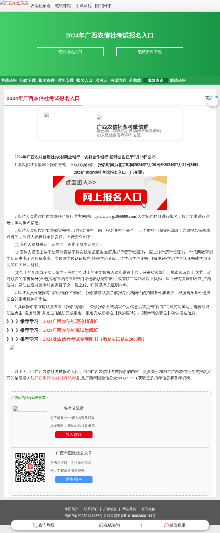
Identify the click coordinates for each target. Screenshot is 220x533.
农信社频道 (40, 5)
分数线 (135, 80)
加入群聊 (73, 434)
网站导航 (129, 509)
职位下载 (28, 80)
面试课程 (84, 5)
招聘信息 (110, 509)
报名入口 (84, 80)
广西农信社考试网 (25, 398)
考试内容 (118, 80)
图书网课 (103, 5)
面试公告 (178, 80)
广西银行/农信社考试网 (55, 378)
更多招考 (73, 479)
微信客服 (177, 525)
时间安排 (66, 80)
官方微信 (148, 509)
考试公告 (9, 80)
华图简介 (71, 509)
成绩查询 (156, 80)
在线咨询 (112, 525)
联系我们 (91, 509)
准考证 (101, 80)
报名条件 (47, 80)
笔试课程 (63, 5)
